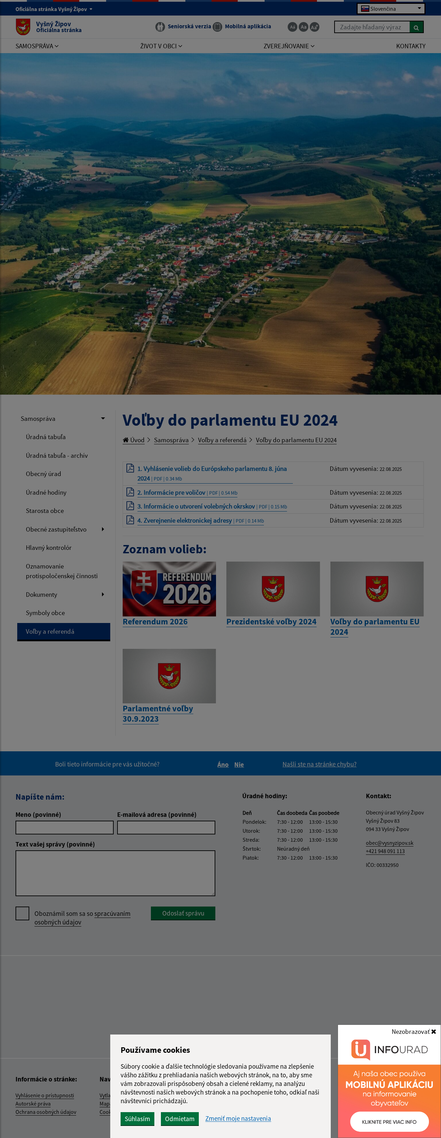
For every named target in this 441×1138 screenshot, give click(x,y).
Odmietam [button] (180, 1119)
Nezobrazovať (411, 1031)
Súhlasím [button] (137, 1119)
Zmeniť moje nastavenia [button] (238, 1118)
